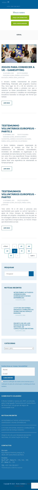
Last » (32, 255)
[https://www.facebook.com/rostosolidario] (2, 473)
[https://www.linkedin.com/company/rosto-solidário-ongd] (5, 473)
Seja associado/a (20, 23)
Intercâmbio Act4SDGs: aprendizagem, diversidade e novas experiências (23, 295)
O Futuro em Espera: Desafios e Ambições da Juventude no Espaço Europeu (24, 310)
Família (11, 77)
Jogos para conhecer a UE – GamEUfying (17, 68)
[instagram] (22, 6)
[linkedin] (32, 6)
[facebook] (26, 6)
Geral (15, 77)
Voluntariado (22, 141)
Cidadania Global (8, 75)
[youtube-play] (29, 6)
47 (21, 246)
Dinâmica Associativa (22, 75)
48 (29, 246)
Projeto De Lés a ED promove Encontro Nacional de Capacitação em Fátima (23, 325)
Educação (4, 77)
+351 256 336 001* (13, 6)
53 (11, 255)
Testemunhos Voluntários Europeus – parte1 (18, 194)
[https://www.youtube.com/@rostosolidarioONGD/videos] (8, 473)
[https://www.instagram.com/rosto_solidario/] (11, 473)
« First (5, 246)
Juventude (21, 77)
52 (29, 251)
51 (21, 251)
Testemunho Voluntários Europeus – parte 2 (18, 128)
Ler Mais (7, 103)
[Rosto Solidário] (19, 12)
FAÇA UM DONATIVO (20, 17)
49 (7, 251)
